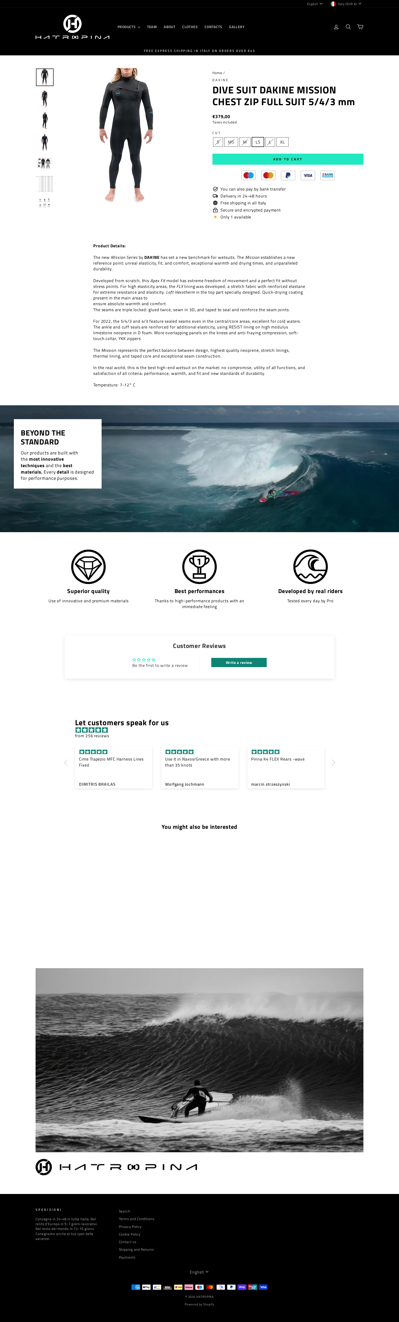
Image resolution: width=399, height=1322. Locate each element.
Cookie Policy (130, 1234)
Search (124, 1211)
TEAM (152, 27)
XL (282, 142)
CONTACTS (213, 27)
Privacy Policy (130, 1226)
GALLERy (237, 27)
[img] (202, 730)
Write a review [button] (239, 662)
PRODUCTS (127, 27)
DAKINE (220, 80)
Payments (127, 1257)
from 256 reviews (92, 736)
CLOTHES (190, 27)
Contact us (127, 1241)
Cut (216, 133)
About (169, 27)
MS (231, 142)
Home (217, 72)
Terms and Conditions (136, 1218)
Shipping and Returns (136, 1249)
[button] (66, 762)
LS (258, 142)
